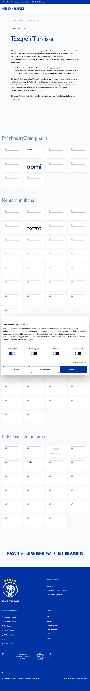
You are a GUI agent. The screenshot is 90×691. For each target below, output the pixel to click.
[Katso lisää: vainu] (56, 465)
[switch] (34, 353)
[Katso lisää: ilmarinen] (56, 256)
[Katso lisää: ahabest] (12, 403)
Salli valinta (45, 370)
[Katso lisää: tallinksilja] (78, 166)
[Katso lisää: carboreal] (34, 214)
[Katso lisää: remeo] (78, 299)
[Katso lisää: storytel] (78, 228)
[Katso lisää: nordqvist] (12, 228)
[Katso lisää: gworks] (56, 389)
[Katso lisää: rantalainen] (34, 451)
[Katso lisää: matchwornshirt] (78, 389)
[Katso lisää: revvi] (12, 152)
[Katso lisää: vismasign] (56, 299)
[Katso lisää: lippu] (34, 389)
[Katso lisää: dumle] (34, 284)
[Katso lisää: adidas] (34, 152)
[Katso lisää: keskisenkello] (56, 451)
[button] (86, 9)
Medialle (50, 638)
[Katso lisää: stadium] (12, 180)
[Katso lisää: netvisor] (34, 299)
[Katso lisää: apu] (78, 242)
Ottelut (50, 617)
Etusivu (13, 20)
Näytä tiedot (78, 362)
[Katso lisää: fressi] (34, 479)
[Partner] (5, 656)
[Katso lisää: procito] (78, 403)
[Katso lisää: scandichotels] (12, 313)
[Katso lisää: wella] (56, 479)
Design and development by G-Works (76, 678)
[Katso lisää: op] (78, 152)
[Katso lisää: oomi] (34, 166)
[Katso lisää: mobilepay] (12, 214)
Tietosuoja (6, 673)
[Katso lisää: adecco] (56, 228)
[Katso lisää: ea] (12, 299)
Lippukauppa (52, 629)
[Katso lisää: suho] (56, 403)
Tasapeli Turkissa (32, 20)
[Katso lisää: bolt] (56, 166)
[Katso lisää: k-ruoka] (78, 284)
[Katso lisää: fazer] (12, 284)
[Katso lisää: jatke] (34, 242)
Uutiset (21, 20)
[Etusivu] (13, 8)
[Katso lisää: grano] (56, 284)
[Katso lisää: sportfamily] (12, 389)
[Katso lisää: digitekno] (12, 242)
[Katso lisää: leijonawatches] (56, 242)
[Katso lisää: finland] (34, 493)
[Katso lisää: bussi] (78, 256)
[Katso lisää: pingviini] (56, 214)
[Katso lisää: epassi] (78, 479)
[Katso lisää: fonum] (78, 465)
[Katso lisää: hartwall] (56, 152)
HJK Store (50, 634)
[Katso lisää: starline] (34, 256)
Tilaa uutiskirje (52, 625)
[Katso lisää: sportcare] (34, 403)
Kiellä (16, 370)
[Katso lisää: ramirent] (56, 270)
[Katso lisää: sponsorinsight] (34, 417)
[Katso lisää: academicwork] (12, 270)
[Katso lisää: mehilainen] (34, 180)
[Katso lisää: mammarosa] (12, 417)
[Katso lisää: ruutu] (12, 166)
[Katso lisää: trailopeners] (78, 214)
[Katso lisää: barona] (34, 228)
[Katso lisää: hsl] (78, 270)
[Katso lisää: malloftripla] (34, 270)
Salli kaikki (73, 370)
